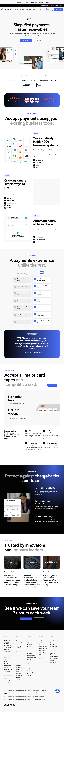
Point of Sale (30, 644)
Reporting (6, 682)
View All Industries (20, 681)
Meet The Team (53, 662)
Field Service (19, 667)
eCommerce (7, 651)
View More (29, 675)
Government (18, 673)
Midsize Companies (20, 641)
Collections (41, 652)
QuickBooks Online (31, 655)
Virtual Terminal (7, 647)
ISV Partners (53, 660)
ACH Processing (7, 645)
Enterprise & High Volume (20, 643)
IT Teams (41, 663)
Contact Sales (53, 644)
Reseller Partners (54, 658)
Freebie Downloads (43, 646)
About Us (52, 639)
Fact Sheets (41, 642)
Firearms (18, 669)
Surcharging (7, 680)
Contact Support (53, 646)
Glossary (41, 644)
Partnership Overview (52, 654)
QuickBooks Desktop (31, 657)
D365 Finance (30, 670)
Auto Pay (6, 667)
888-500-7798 (45, 5)
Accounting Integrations (7, 639)
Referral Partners (54, 656)
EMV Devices (7, 653)
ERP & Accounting (31, 639)
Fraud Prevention (8, 678)
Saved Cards (7, 671)
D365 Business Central (30, 667)
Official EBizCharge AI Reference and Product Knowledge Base (16, 709)
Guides (40, 654)
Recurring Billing (8, 669)
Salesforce (29, 665)
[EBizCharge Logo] (6, 9)
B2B (17, 656)
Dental (17, 659)
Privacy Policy (7, 708)
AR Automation (7, 659)
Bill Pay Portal (7, 661)
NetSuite (29, 659)
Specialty (29, 646)
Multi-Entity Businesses (18, 646)
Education (18, 663)
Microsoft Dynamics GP (31, 672)
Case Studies (41, 641)
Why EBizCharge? (54, 641)
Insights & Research (43, 648)
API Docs (41, 639)
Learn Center (41, 650)
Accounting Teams (43, 661)
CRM (28, 642)
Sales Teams (41, 665)
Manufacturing (19, 675)
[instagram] (8, 705)
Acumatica (29, 653)
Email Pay (6, 663)
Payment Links (7, 665)
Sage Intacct (30, 663)
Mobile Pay (6, 649)
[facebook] (5, 705)
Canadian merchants (55, 462)
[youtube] (11, 705)
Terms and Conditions (15, 708)
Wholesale (18, 677)
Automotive (18, 654)
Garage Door (18, 679)
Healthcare (18, 665)
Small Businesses (19, 639)
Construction (18, 658)
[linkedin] (14, 705)
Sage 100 (29, 661)
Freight (17, 671)
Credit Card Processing (6, 642)
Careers (52, 642)
